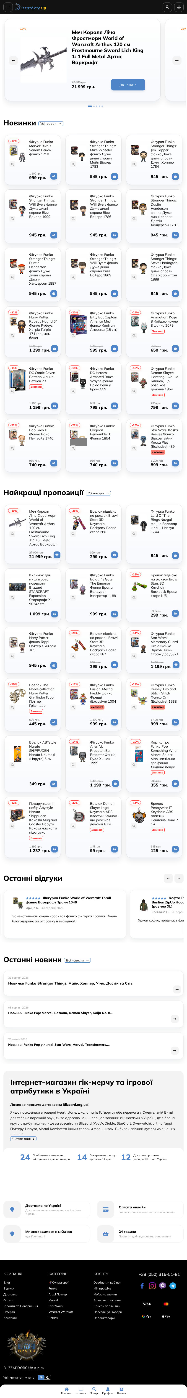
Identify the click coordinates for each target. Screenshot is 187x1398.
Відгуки (8, 1288)
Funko (53, 1288)
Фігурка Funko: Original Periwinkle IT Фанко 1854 (102, 432)
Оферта (9, 1312)
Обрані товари (104, 1318)
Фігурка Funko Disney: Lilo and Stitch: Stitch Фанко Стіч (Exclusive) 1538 (164, 693)
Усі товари (48, 124)
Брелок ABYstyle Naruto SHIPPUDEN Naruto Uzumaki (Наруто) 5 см (42, 750)
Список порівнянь (106, 1306)
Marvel (53, 1300)
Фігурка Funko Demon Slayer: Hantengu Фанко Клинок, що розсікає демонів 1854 (164, 378)
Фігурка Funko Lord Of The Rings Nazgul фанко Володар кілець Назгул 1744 (164, 521)
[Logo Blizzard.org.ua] (26, 1362)
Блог (6, 1282)
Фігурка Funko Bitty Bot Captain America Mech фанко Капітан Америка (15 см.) (104, 321)
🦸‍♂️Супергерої (58, 1282)
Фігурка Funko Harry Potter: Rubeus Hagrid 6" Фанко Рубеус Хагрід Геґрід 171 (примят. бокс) (43, 325)
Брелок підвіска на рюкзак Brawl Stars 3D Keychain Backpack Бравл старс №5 (164, 585)
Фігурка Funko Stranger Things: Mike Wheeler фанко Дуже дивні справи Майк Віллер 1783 (103, 154)
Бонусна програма (107, 1300)
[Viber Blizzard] (162, 1288)
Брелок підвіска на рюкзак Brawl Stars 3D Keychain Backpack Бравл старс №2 (104, 643)
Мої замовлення (105, 1294)
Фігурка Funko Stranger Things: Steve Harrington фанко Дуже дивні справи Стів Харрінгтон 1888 (164, 266)
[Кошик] (179, 7)
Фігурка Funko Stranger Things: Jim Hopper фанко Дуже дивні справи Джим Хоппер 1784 (164, 154)
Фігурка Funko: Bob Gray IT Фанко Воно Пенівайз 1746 (41, 432)
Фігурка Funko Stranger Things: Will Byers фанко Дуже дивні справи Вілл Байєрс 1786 (104, 206)
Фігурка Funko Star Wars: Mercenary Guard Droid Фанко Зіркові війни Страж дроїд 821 (165, 643)
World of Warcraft (61, 1312)
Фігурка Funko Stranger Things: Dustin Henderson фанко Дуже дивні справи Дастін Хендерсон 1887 (42, 269)
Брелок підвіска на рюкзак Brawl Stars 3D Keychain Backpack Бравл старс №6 (104, 521)
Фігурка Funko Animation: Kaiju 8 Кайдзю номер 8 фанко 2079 (164, 319)
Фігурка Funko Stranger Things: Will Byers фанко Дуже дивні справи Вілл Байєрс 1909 (43, 206)
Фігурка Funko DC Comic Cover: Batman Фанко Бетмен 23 (42, 374)
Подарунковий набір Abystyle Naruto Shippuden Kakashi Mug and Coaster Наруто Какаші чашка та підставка (43, 817)
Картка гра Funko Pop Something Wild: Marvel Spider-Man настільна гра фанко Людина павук (164, 754)
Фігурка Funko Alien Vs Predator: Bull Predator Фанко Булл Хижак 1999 (103, 752)
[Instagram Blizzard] (152, 1288)
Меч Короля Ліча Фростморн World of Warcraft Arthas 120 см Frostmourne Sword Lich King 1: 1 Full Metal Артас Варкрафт (107, 47)
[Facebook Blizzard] (142, 1288)
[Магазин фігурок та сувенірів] (31, 10)
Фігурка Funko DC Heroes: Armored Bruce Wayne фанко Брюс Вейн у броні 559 (102, 378)
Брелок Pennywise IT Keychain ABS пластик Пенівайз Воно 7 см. (164, 813)
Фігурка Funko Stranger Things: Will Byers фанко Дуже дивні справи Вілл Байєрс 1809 (104, 264)
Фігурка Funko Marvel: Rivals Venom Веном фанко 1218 (41, 148)
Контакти (10, 1318)
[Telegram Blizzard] (172, 1288)
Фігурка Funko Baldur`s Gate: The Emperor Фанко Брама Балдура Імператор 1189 (103, 585)
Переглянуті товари (108, 1312)
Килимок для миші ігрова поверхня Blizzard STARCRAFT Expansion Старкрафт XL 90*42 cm (40, 589)
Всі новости (75, 960)
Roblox (53, 1318)
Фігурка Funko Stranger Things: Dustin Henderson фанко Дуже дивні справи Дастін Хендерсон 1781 (164, 210)
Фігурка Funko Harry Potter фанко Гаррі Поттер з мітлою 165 (42, 641)
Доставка (10, 1294)
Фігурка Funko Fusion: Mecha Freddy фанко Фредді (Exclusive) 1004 (103, 693)
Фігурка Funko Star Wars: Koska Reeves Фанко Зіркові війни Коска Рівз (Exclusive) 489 (164, 436)
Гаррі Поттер (58, 1294)
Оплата (8, 1300)
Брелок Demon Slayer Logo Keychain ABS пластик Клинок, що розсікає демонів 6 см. (103, 813)
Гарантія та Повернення (20, 1306)
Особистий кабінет (107, 1282)
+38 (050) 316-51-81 (159, 1274)
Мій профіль (102, 1288)
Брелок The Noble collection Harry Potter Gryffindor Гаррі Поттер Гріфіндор (42, 695)
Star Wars (55, 1306)
